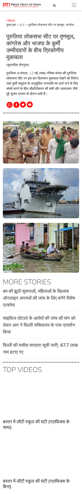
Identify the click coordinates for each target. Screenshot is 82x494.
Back (11, 20)
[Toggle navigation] (74, 5)
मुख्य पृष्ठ (11, 25)
